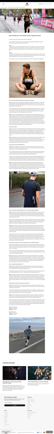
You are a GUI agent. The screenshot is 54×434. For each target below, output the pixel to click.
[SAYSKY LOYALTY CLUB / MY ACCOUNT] (47, 3)
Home (2, 7)
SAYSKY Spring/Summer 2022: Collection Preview (38, 381)
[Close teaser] (11, 430)
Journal (6, 7)
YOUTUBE (28, 416)
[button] (6, 432)
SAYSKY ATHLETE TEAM (31, 401)
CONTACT (5, 419)
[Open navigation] (4, 4)
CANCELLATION (6, 424)
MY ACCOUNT (6, 412)
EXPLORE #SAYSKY (30, 413)
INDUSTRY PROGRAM (30, 400)
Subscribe (14, 405)
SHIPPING (5, 420)
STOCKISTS (6, 413)
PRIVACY (28, 407)
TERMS (28, 408)
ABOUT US (29, 404)
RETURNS (5, 421)
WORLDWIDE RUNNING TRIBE (31, 412)
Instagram (15, 309)
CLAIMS (5, 423)
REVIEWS (5, 417)
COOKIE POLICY (29, 405)
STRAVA (28, 417)
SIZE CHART (6, 416)
